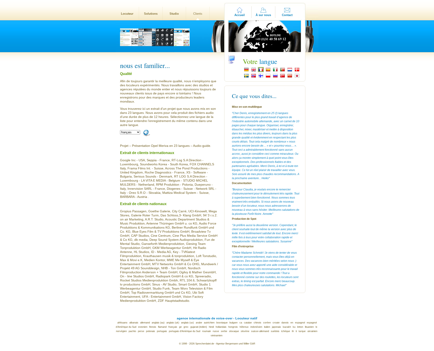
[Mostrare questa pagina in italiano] (275, 71)
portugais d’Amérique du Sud (184, 331)
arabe (199, 322)
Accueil (239, 15)
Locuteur (127, 13)
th (293, 331)
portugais (162, 331)
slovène (245, 331)
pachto (132, 331)
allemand (145, 322)
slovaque (234, 331)
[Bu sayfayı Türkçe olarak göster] (282, 77)
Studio (174, 13)
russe (216, 331)
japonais (276, 326)
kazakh (287, 326)
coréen (267, 322)
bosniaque (222, 322)
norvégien (121, 331)
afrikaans (122, 322)
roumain (206, 331)
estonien (142, 326)
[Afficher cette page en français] (260, 71)
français (172, 326)
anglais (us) (187, 322)
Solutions (151, 13)
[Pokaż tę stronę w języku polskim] (268, 77)
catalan (248, 322)
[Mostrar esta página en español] (268, 71)
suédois (275, 331)
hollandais (221, 326)
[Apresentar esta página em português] (282, 71)
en (291, 322)
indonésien (256, 326)
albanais (133, 322)
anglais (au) (158, 322)
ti (296, 331)
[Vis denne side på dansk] (297, 71)
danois (285, 322)
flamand (162, 326)
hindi (211, 326)
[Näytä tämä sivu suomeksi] (260, 77)
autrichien (209, 322)
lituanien (309, 326)
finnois (152, 326)
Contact (287, 15)
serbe (224, 331)
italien (267, 326)
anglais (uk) (172, 322)
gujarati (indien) (198, 326)
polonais (150, 331)
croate (276, 322)
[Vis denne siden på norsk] (253, 77)
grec (186, 326)
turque (302, 331)
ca (240, 322)
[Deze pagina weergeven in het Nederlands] (289, 71)
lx (316, 326)
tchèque (285, 331)
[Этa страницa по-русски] (275, 77)
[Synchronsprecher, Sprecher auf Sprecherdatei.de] (246, 71)
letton (300, 326)
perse (141, 331)
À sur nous (263, 15)
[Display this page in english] (253, 71)
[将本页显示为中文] (289, 77)
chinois (257, 322)
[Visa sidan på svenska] (246, 77)
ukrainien (312, 331)
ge (180, 326)
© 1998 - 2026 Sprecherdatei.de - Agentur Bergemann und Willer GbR (217, 343)
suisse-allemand (260, 331)
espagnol (300, 322)
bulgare (233, 322)
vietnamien (216, 335)
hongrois (233, 326)
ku (294, 326)
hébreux (244, 326)
